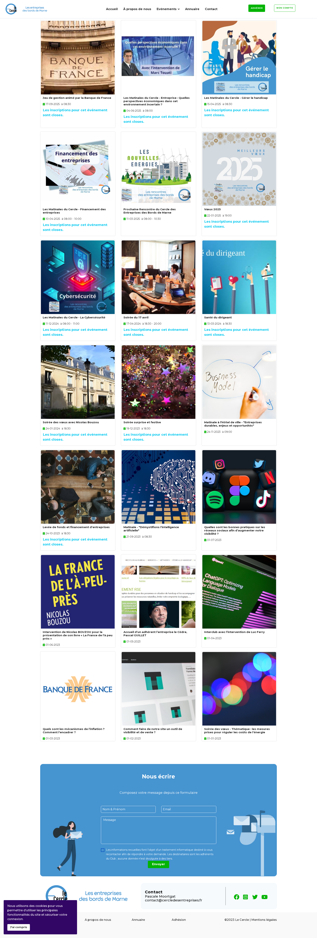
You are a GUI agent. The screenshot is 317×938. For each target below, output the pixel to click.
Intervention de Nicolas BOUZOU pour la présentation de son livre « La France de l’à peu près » (77, 635)
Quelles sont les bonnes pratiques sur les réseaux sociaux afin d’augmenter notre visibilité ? (234, 530)
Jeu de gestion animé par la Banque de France (77, 98)
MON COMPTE (284, 8)
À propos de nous (137, 9)
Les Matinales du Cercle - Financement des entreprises (74, 211)
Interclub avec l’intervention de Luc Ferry (234, 632)
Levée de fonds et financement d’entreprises (76, 527)
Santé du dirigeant (218, 317)
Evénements (166, 9)
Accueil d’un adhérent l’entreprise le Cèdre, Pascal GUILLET (155, 633)
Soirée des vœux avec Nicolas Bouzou (71, 422)
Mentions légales (264, 920)
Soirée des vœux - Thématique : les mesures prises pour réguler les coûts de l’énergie (237, 730)
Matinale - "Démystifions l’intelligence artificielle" (151, 528)
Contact (211, 9)
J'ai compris (18, 927)
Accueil (112, 9)
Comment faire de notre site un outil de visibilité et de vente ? (152, 730)
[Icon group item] (236, 896)
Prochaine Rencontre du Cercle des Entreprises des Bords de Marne (149, 211)
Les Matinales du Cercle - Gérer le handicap (236, 98)
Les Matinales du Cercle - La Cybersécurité (74, 317)
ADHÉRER (257, 8)
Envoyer (158, 864)
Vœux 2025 (212, 209)
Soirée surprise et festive (142, 422)
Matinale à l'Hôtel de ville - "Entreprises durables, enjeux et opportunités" (233, 424)
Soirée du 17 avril (135, 317)
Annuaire (192, 9)
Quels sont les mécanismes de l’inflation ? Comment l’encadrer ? (74, 730)
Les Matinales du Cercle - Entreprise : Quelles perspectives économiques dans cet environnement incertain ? (156, 101)
